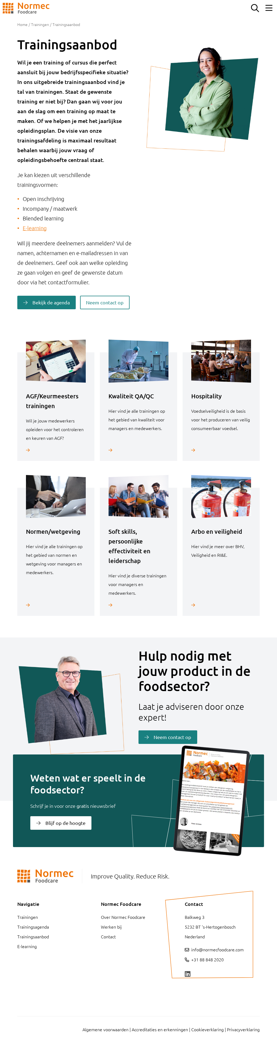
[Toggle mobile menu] (268, 8)
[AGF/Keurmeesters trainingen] (56, 450)
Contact (108, 936)
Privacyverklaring (243, 1029)
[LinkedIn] (187, 974)
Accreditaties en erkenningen (160, 1029)
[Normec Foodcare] (26, 8)
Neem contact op (105, 302)
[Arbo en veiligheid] (221, 605)
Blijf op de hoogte (65, 823)
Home (22, 24)
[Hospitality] (221, 450)
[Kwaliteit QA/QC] (138, 450)
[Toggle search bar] (254, 8)
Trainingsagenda (33, 927)
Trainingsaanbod (33, 936)
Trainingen (40, 24)
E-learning (35, 228)
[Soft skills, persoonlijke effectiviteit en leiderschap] (138, 605)
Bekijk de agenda (51, 302)
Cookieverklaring (207, 1029)
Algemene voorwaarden (105, 1029)
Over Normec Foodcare (123, 917)
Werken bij (111, 927)
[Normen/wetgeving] (56, 605)
